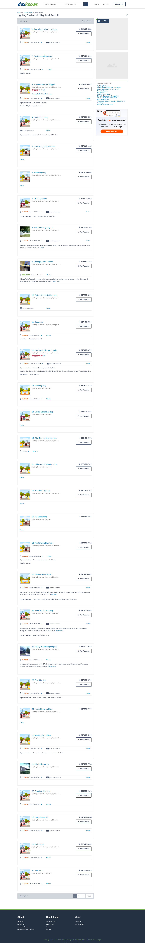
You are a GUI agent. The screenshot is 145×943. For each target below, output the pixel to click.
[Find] (85, 4)
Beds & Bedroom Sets (105, 104)
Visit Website (84, 34)
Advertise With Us (23, 927)
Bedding (100, 103)
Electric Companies (58, 87)
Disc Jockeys (56, 264)
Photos (88, 42)
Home (19, 12)
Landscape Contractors (59, 353)
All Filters (23, 21)
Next (89, 896)
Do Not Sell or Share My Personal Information (70, 940)
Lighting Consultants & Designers (109, 87)
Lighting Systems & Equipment (41, 32)
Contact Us (21, 924)
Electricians (56, 577)
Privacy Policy (48, 940)
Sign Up (105, 4)
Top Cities (78, 921)
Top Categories (79, 924)
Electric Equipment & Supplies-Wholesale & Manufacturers (108, 97)
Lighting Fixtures (57, 32)
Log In (96, 4)
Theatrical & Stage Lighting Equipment (111, 101)
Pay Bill (48, 929)
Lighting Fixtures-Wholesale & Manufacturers (108, 90)
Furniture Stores (57, 59)
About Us (20, 921)
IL (22, 12)
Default (87, 21)
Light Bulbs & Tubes (104, 94)
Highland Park (28, 12)
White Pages (50, 924)
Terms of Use (91, 940)
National (48, 927)
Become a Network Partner (25, 929)
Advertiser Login (51, 921)
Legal (99, 940)
